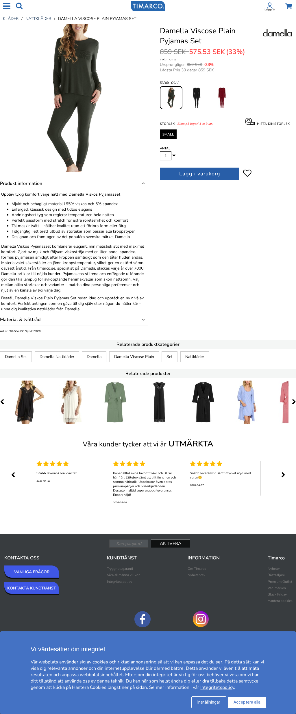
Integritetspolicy (119, 581)
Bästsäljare (276, 575)
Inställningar (208, 702)
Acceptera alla (247, 702)
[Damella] (277, 39)
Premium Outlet (280, 581)
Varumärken (277, 588)
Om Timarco (197, 568)
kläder (10, 18)
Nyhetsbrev (196, 575)
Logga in (269, 9)
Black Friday (277, 594)
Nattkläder (194, 356)
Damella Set (16, 356)
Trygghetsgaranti (120, 568)
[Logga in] (270, 7)
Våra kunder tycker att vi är (148, 443)
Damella (94, 356)
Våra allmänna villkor (123, 575)
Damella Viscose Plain (134, 356)
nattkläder (38, 18)
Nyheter (274, 568)
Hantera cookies (280, 600)
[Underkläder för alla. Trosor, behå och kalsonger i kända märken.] (148, 6)
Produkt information (21, 183)
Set (169, 356)
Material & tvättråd (20, 319)
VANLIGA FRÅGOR (31, 572)
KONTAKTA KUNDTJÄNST (31, 588)
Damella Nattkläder (57, 356)
